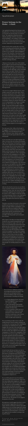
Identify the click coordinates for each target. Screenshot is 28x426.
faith (19, 418)
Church (16, 418)
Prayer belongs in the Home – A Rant (11, 23)
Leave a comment (6, 420)
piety (21, 418)
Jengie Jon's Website (9, 10)
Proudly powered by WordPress (8, 424)
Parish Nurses (19, 351)
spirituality (4, 419)
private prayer (15, 419)
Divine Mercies (11, 299)
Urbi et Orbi (14, 227)
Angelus (6, 130)
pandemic (10, 419)
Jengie (12, 418)
